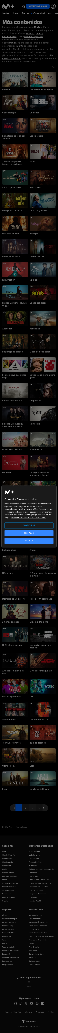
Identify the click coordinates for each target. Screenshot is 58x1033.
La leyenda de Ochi (12, 210)
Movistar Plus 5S (35, 901)
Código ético (34, 929)
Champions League (9, 919)
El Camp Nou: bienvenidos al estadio (43, 574)
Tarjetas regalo (34, 961)
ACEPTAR (29, 541)
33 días (33, 279)
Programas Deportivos (37, 894)
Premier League (8, 926)
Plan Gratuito (34, 947)
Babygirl (34, 233)
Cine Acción (6, 866)
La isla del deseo (38, 302)
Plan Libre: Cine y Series (38, 940)
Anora (33, 550)
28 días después (38, 742)
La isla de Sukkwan (39, 789)
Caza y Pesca (34, 897)
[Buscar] (23, 6)
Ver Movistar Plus (35, 915)
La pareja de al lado (12, 351)
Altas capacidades (11, 187)
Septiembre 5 (9, 719)
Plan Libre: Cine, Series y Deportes (42, 936)
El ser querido (34, 851)
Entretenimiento (8, 897)
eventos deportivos (33, 36)
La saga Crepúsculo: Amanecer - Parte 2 (12, 425)
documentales (9, 36)
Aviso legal (28, 1012)
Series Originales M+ (10, 883)
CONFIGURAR (29, 525)
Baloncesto (6, 936)
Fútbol (25, 13)
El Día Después (8, 929)
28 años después (10, 621)
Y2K (31, 696)
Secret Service (37, 256)
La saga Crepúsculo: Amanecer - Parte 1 (40, 474)
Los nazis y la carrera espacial (40, 646)
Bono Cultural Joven (36, 954)
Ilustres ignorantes (11, 696)
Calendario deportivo (45, 13)
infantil (19, 46)
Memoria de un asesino (13, 598)
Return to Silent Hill (12, 400)
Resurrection (8, 279)
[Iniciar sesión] (53, 6)
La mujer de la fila (11, 256)
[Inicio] (8, 6)
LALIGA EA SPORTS (9, 922)
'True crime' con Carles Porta (40, 883)
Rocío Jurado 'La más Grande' (40, 880)
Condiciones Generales (38, 926)
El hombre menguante (41, 670)
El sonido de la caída (40, 351)
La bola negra (34, 855)
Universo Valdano (9, 933)
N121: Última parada (12, 645)
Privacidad (40, 1012)
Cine (15, 13)
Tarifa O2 (32, 958)
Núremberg (8, 573)
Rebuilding (35, 328)
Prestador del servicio (13, 1012)
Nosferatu (35, 423)
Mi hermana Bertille (12, 449)
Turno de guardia (38, 210)
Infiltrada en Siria (11, 233)
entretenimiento (10, 42)
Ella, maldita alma (39, 621)
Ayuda (29, 987)
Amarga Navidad (35, 862)
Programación (7, 965)
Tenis (4, 940)
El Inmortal (33, 866)
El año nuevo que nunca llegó (14, 376)
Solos (32, 161)
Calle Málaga (9, 112)
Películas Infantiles (9, 876)
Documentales (7, 894)
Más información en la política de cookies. (28, 517)
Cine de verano (8, 873)
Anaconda (7, 328)
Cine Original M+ (8, 855)
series (39, 33)
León (32, 765)
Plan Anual (33, 950)
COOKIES (50, 1012)
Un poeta (7, 472)
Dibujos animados (36, 890)
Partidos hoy (7, 961)
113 (39, 808)
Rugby (4, 943)
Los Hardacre (36, 135)
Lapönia (6, 89)
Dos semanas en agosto (41, 89)
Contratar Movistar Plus (38, 933)
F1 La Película (36, 449)
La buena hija (9, 550)
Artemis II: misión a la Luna (13, 672)
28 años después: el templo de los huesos (12, 163)
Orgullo (5, 901)
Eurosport (6, 954)
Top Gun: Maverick (11, 742)
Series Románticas (9, 887)
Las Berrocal (34, 876)
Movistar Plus (40, 27)
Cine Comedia (7, 862)
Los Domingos (34, 859)
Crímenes (34, 112)
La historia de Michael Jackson (13, 137)
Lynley (5, 789)
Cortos (4, 869)
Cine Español (7, 859)
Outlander (33, 873)
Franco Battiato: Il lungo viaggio (14, 304)
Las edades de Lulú (39, 719)
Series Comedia (8, 890)
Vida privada (36, 187)
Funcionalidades (35, 919)
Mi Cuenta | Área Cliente (38, 922)
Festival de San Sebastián (38, 887)
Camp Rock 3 (8, 765)
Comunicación (34, 965)
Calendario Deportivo (10, 958)
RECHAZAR (29, 533)
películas (29, 33)
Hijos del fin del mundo (41, 598)
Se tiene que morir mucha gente (42, 376)
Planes (31, 943)
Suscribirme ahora (38, 6)
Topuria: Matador (8, 947)
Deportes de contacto (10, 950)
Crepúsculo (35, 400)
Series (5, 13)
